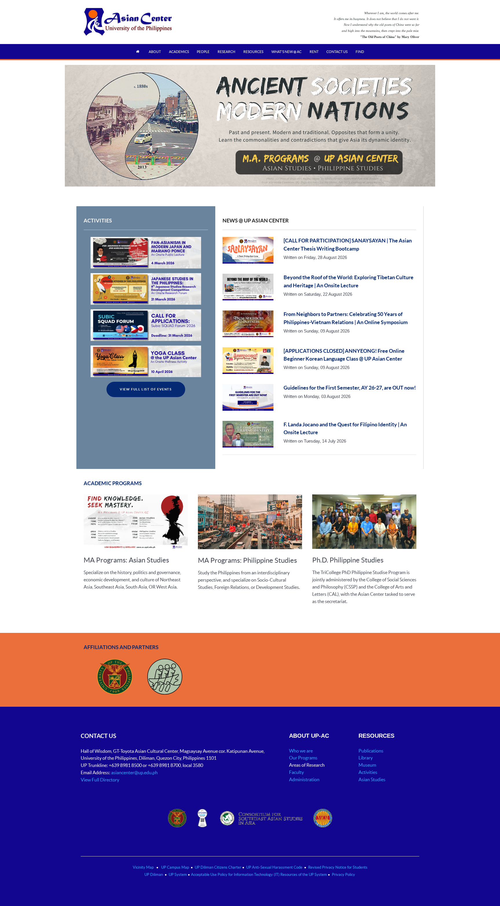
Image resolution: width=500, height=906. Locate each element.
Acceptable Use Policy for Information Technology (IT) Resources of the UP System (259, 874)
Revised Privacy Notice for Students (337, 867)
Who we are (301, 750)
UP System (178, 874)
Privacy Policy (343, 874)
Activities (368, 772)
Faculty (296, 772)
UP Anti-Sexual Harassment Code (274, 867)
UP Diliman (153, 874)
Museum (367, 765)
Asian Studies (372, 779)
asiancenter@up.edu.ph (135, 772)
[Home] (138, 51)
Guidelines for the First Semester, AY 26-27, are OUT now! (350, 388)
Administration (304, 779)
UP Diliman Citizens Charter (218, 867)
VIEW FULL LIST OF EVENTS (146, 389)
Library (366, 757)
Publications (371, 750)
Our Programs (303, 757)
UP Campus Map (175, 867)
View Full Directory (100, 779)
